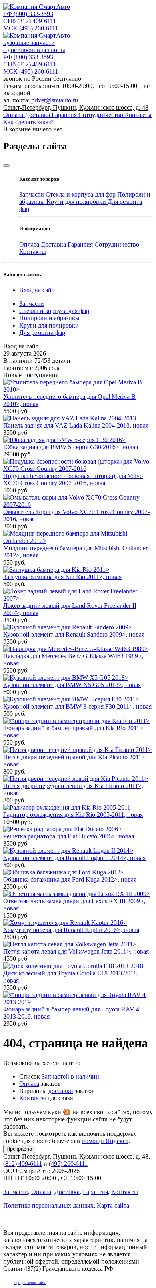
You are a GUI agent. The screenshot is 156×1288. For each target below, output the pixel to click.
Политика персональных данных (48, 1205)
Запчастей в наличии (70, 1076)
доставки (60, 1090)
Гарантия (65, 114)
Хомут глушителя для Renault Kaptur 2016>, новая (71, 929)
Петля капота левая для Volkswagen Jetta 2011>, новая (76, 951)
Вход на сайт (36, 290)
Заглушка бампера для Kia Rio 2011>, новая (62, 576)
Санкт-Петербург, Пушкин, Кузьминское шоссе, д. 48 (75, 107)
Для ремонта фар (42, 332)
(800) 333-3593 (28, 13)
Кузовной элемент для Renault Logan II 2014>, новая (74, 857)
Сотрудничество (101, 114)
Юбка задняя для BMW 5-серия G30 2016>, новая (70, 447)
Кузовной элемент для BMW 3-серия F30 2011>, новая (77, 706)
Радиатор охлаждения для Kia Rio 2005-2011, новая (73, 814)
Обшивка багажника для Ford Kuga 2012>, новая (69, 879)
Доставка (38, 114)
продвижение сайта (30, 1282)
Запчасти (32, 194)
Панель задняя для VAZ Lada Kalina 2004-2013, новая (75, 425)
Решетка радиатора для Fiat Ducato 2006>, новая (68, 836)
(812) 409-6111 (29, 21)
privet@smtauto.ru (54, 100)
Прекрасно (19, 1149)
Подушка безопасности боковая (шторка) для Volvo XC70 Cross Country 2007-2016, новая (73, 479)
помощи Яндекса (105, 1140)
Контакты (138, 114)
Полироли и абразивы (49, 318)
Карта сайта (113, 1205)
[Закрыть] (6, 165)
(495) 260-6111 (30, 28)
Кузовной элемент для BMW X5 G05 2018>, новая (72, 684)
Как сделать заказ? (28, 122)
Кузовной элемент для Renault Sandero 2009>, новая (73, 634)
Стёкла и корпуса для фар (81, 194)
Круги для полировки (77, 201)
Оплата (14, 114)
